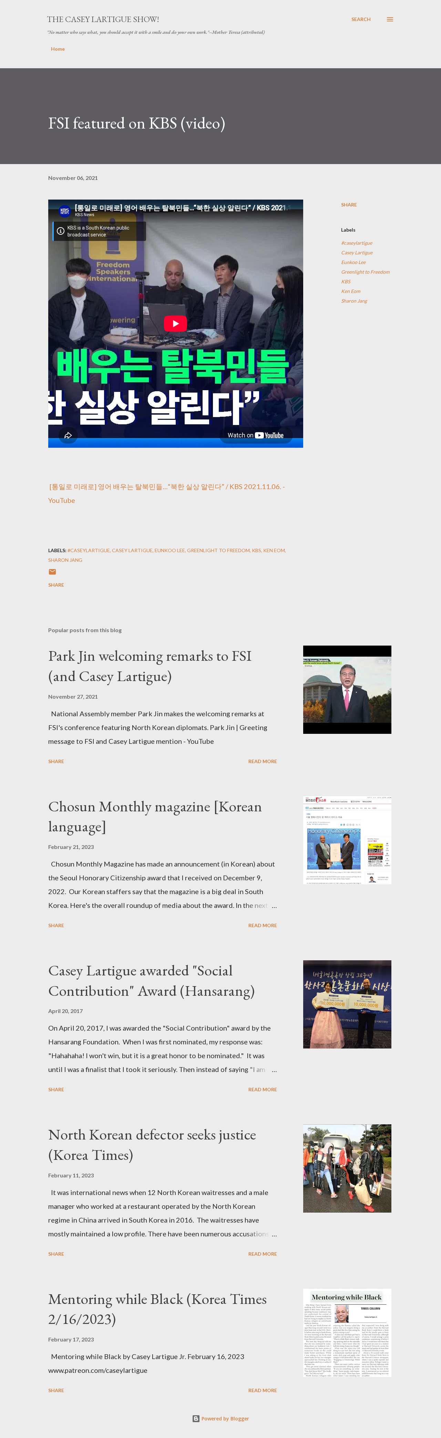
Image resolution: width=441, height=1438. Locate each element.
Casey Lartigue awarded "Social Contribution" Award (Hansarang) (151, 980)
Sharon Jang (354, 301)
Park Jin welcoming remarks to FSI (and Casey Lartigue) (150, 666)
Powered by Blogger (224, 1418)
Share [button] (349, 204)
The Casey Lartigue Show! (103, 19)
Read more (262, 761)
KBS (345, 281)
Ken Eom (350, 291)
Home (58, 49)
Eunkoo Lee (353, 262)
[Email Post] (52, 574)
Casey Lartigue (356, 252)
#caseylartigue (356, 243)
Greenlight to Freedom (365, 272)
